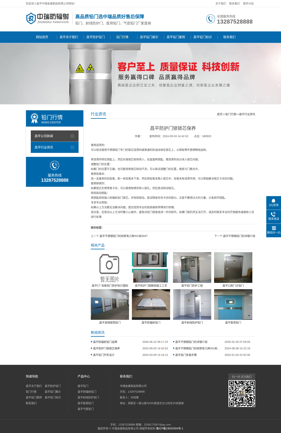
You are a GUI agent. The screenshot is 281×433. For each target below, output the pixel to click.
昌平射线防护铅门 (88, 397)
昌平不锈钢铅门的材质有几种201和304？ (124, 235)
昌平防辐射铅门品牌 (105, 341)
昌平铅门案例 (176, 37)
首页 (219, 114)
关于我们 (220, 3)
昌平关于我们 (69, 37)
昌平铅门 (83, 385)
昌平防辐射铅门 (87, 391)
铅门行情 (122, 37)
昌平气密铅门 (86, 408)
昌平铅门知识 (202, 37)
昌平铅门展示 (149, 37)
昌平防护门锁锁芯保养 (106, 348)
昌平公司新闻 (44, 136)
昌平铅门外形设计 (104, 354)
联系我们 (234, 3)
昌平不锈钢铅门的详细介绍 (239, 235)
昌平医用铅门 (86, 403)
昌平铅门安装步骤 (186, 354)
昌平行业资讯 (44, 147)
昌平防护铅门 (95, 37)
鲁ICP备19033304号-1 (169, 428)
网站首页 (42, 37)
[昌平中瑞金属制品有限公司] (48, 23)
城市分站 (248, 3)
